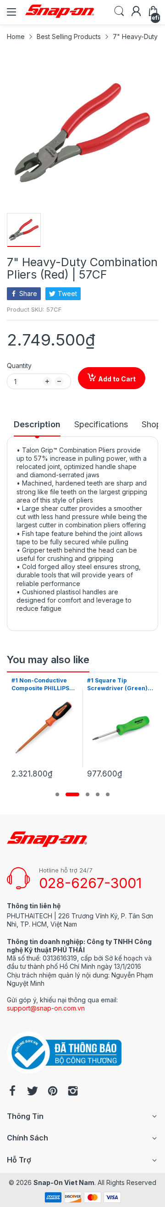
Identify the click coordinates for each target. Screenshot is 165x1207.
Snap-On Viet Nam (63, 1182)
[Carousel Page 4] (97, 794)
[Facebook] (12, 1091)
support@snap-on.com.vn (46, 1008)
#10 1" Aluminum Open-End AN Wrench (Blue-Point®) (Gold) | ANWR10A (127, 685)
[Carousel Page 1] (57, 794)
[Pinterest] (52, 1091)
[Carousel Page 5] (108, 794)
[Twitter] (32, 1091)
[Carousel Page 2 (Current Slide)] (72, 794)
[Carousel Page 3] (87, 794)
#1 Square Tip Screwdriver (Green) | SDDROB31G (51, 685)
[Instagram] (72, 1091)
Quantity (19, 365)
